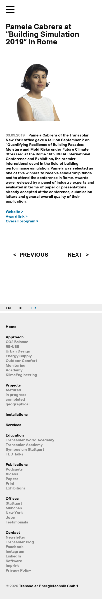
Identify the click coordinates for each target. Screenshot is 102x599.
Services (13, 424)
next (76, 254)
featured (13, 389)
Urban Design (18, 351)
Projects (13, 385)
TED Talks (14, 454)
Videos (12, 474)
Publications (17, 464)
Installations (17, 414)
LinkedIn (13, 556)
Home (11, 326)
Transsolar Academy (24, 444)
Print (10, 483)
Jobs (10, 517)
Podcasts (14, 469)
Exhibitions (16, 488)
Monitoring (15, 365)
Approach (14, 337)
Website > (14, 211)
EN (8, 308)
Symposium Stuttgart (25, 449)
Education (15, 435)
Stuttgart (14, 503)
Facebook (14, 546)
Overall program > (22, 221)
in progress (16, 394)
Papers (12, 478)
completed (15, 399)
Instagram (15, 551)
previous (33, 254)
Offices (12, 498)
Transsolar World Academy (30, 440)
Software (14, 560)
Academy (14, 370)
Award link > (17, 216)
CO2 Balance (17, 341)
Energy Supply (19, 355)
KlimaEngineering (21, 374)
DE (21, 308)
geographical (17, 404)
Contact (13, 532)
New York (14, 512)
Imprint (12, 565)
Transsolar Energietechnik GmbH (48, 585)
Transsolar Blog (20, 542)
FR (33, 308)
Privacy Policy (18, 570)
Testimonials (17, 522)
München (14, 508)
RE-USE (12, 346)
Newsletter (15, 537)
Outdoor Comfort (21, 360)
